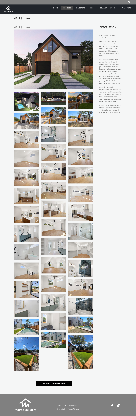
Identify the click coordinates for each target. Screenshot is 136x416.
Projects (67, 8)
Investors (80, 8)
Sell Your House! (107, 8)
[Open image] (26, 101)
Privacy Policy (61, 409)
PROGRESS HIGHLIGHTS (54, 383)
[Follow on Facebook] (112, 406)
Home (55, 8)
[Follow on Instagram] (119, 406)
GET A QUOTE (125, 8)
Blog (92, 8)
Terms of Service (73, 409)
